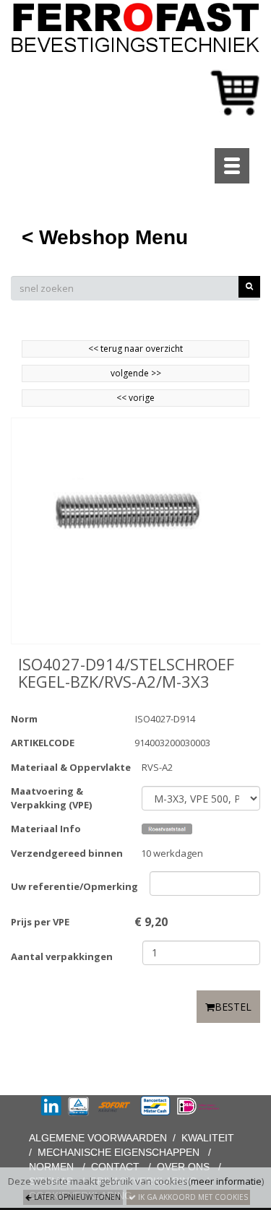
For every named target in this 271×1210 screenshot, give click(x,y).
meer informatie (226, 1181)
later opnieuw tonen (76, 1197)
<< (122, 398)
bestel (233, 1007)
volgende (136, 373)
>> (155, 373)
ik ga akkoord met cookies (192, 1197)
